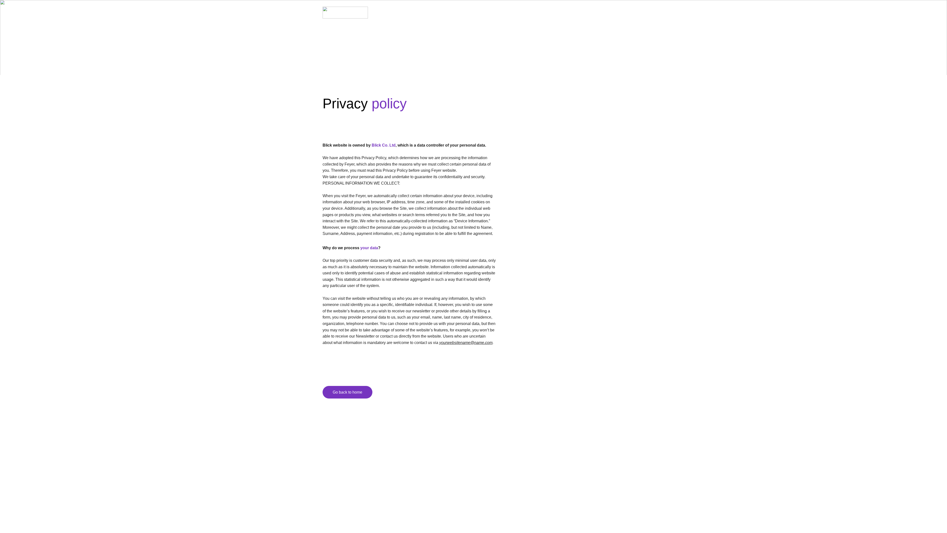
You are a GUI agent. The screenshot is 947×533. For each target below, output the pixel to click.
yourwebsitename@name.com (465, 343)
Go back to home (347, 392)
